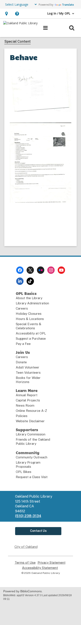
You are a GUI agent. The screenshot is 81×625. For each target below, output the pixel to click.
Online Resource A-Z (31, 410)
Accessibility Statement (40, 568)
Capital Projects (28, 400)
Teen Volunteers (28, 372)
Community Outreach (31, 457)
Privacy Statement (51, 563)
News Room (25, 405)
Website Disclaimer (30, 421)
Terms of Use (25, 563)
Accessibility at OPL (31, 333)
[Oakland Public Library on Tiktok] (30, 281)
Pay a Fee (23, 344)
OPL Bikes (23, 472)
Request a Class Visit (32, 477)
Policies (21, 416)
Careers (22, 308)
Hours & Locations (30, 319)
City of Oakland (26, 547)
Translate (68, 4)
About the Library (29, 298)
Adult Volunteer (27, 367)
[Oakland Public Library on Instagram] (51, 270)
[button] (6, 13)
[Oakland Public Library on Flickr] (40, 270)
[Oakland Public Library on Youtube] (61, 270)
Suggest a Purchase (31, 338)
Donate (21, 362)
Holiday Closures (28, 313)
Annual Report (26, 395)
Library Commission (30, 434)
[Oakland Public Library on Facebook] (20, 270)
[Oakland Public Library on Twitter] (30, 270)
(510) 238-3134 (28, 516)
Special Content (17, 41)
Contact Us (38, 530)
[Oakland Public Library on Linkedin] (20, 281)
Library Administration (32, 303)
